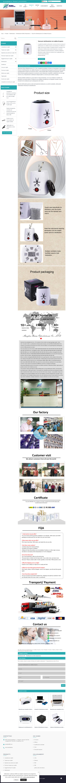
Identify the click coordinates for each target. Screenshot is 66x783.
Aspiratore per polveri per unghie (8, 52)
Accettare (23, 779)
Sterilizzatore (12, 33)
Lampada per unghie (5, 46)
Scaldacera (3, 64)
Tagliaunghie (4, 76)
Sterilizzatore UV (21, 655)
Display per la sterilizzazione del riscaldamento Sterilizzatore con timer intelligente (26, 727)
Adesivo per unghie (5, 73)
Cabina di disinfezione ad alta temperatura (57, 727)
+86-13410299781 (22, 1)
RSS (35, 762)
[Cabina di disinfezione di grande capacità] (42, 718)
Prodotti (31, 5)
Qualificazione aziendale (39, 744)
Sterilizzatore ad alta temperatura (23, 33)
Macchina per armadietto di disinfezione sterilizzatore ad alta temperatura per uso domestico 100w (57, 709)
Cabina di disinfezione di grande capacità (42, 727)
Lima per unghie (4, 67)
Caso (35, 747)
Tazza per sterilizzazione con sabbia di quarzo (41, 33)
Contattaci (59, 5)
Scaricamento (44, 5)
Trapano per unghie (5, 49)
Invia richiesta (52, 6)
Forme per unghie (5, 70)
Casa (20, 5)
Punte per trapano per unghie (7, 55)
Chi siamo (24, 6)
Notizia (37, 5)
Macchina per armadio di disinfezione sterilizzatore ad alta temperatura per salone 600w (26, 709)
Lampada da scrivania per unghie (8, 81)
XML (35, 765)
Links (35, 757)
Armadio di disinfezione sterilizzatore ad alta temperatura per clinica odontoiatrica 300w (42, 709)
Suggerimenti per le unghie (6, 58)
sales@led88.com (8, 1)
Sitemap (36, 760)
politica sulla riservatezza (29, 777)
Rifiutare (16, 779)
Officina (35, 742)
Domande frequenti (38, 749)
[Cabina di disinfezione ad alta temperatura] (57, 718)
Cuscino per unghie (5, 78)
